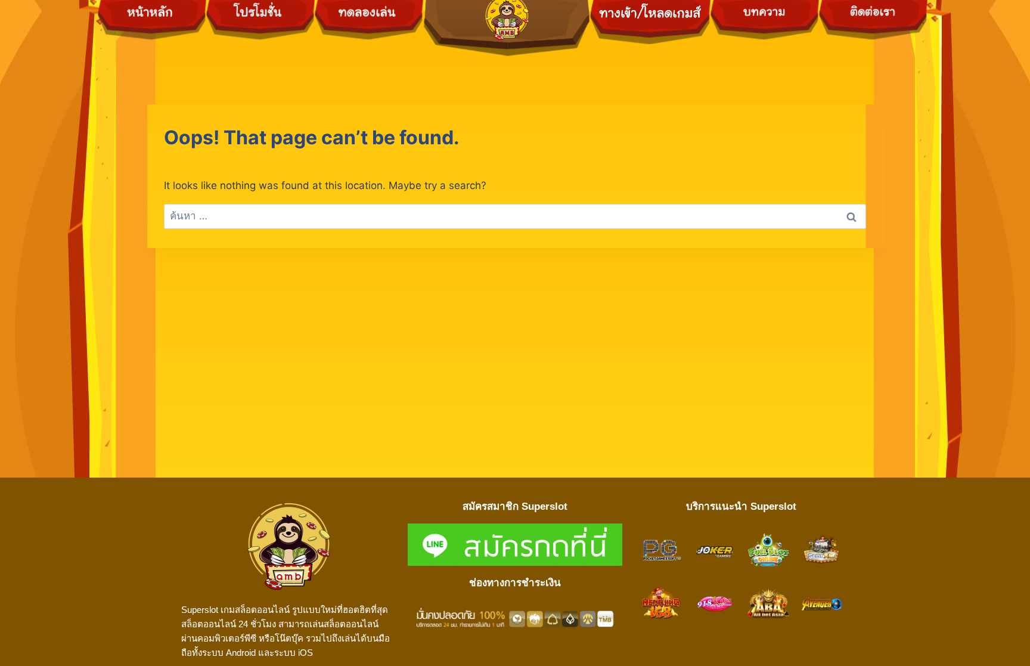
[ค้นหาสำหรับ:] (515, 216)
